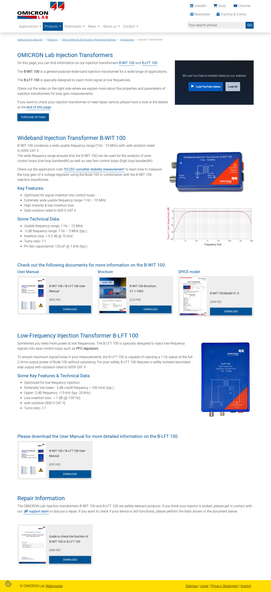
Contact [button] (129, 26)
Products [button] (51, 26)
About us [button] (110, 26)
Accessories (127, 39)
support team (39, 511)
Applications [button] (29, 26)
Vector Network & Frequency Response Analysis (89, 39)
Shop (221, 6)
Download (70, 309)
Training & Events (233, 14)
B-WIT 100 (126, 63)
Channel (243, 6)
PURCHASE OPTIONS (33, 117)
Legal (204, 586)
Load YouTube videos (208, 86)
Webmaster (54, 586)
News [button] (92, 26)
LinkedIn (199, 6)
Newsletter (202, 14)
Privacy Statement (224, 586)
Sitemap (191, 586)
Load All (232, 86)
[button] (8, 583)
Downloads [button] (73, 26)
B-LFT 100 (149, 63)
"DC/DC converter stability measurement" (94, 169)
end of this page (39, 107)
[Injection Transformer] (40, 10)
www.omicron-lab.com (30, 39)
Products (52, 39)
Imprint (246, 586)
